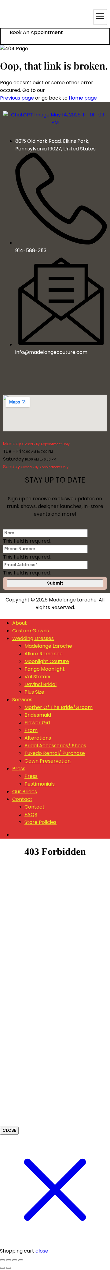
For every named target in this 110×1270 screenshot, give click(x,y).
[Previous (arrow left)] (2, 1268)
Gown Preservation (47, 760)
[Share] (14, 1260)
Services (22, 699)
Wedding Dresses (33, 638)
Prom (31, 730)
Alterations (37, 737)
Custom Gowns (30, 630)
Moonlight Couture (46, 661)
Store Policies (40, 822)
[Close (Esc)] (20, 1260)
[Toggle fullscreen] (8, 1260)
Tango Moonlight (44, 669)
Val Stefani (37, 676)
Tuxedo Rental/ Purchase (54, 753)
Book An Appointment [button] (36, 32)
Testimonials (39, 783)
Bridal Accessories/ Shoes (55, 745)
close (41, 1250)
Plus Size (34, 692)
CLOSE (9, 1130)
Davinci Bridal (40, 684)
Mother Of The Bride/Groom (58, 707)
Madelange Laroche (48, 646)
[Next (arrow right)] (8, 1268)
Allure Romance (43, 653)
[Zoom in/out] (2, 1260)
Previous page (17, 97)
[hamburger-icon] (100, 17)
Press (18, 768)
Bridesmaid (37, 714)
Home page (83, 97)
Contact (22, 799)
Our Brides (24, 791)
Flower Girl (37, 722)
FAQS (30, 814)
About (19, 623)
